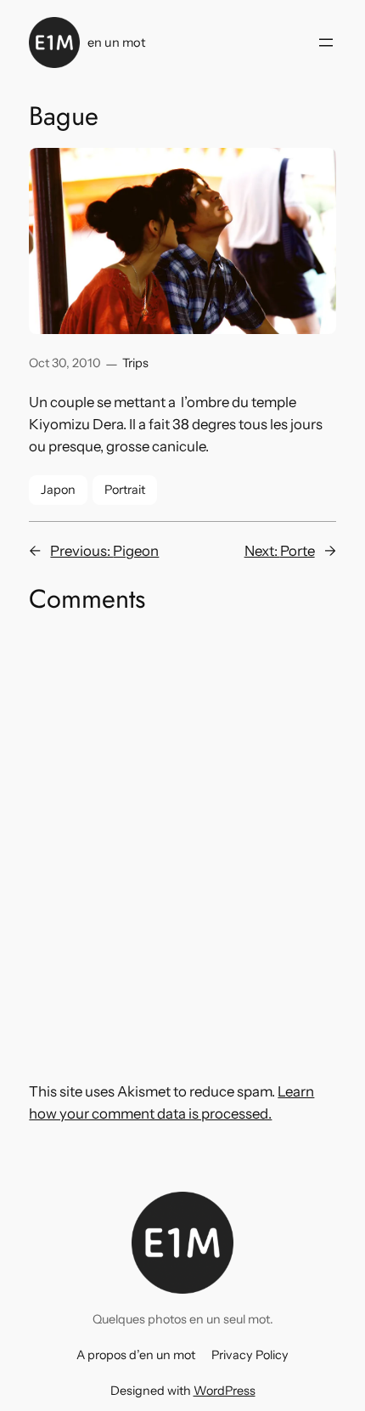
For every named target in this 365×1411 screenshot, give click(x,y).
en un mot (116, 42)
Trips (135, 363)
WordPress (225, 1390)
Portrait (124, 489)
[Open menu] (326, 42)
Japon (58, 489)
